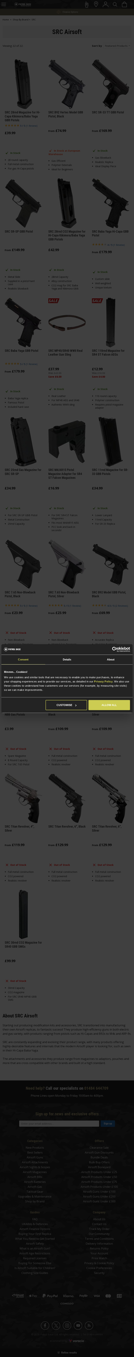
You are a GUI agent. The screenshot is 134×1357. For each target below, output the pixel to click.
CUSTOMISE (64, 705)
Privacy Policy (103, 681)
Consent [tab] (23, 659)
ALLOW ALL (109, 705)
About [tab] (111, 659)
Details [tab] (67, 659)
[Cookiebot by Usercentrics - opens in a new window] (114, 649)
